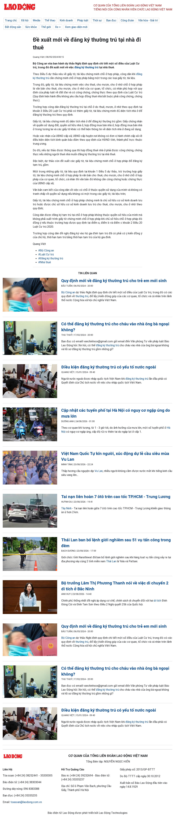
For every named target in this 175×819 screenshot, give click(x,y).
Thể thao (50, 20)
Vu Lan (99, 471)
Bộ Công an (68, 292)
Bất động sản (13, 27)
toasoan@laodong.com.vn (26, 802)
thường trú (81, 296)
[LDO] (30, 295)
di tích (157, 600)
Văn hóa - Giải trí (148, 20)
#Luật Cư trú (46, 254)
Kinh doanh (66, 20)
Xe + (58, 27)
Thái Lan (111, 561)
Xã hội (24, 20)
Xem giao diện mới (76, 27)
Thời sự (97, 20)
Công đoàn (127, 20)
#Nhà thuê (44, 262)
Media (36, 20)
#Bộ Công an (46, 250)
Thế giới (46, 27)
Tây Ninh (66, 508)
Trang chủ (11, 20)
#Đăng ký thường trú (50, 258)
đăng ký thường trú (86, 67)
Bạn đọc (111, 20)
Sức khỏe (31, 27)
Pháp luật (82, 20)
